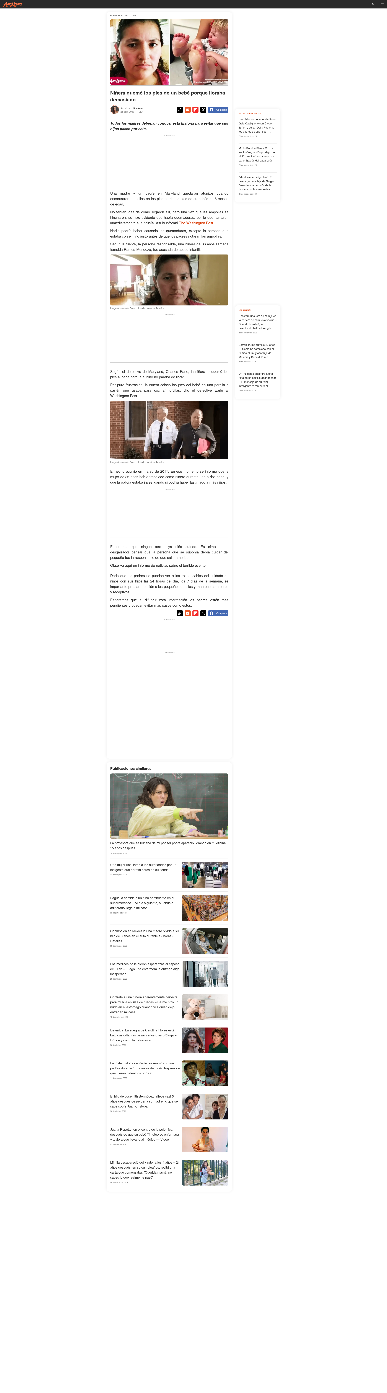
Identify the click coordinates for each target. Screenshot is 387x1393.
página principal (119, 15)
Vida (134, 15)
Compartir (221, 109)
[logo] (12, 4)
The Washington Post (196, 222)
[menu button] (382, 4)
